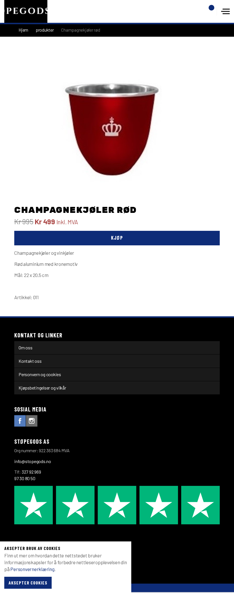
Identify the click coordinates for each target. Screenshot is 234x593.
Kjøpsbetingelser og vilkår (42, 387)
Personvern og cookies (40, 374)
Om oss (26, 347)
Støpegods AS (25, 11)
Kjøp (117, 238)
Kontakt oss (30, 361)
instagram (31, 421)
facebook (20, 421)
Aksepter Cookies (28, 582)
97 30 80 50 (24, 478)
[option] (117, 125)
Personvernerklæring (32, 569)
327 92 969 (31, 471)
